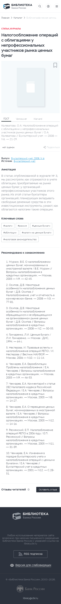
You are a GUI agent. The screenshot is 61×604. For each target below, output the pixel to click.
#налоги (7, 225)
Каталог (18, 17)
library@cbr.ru (30, 598)
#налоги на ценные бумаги (36, 232)
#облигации (9, 232)
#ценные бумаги (41, 225)
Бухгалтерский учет (24, 161)
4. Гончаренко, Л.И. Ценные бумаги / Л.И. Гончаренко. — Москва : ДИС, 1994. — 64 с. (28, 338)
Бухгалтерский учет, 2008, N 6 (27, 158)
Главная (5, 17)
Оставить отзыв (48, 489)
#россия (22, 225)
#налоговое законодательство (20, 239)
